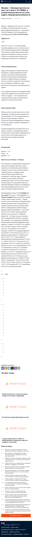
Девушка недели (18, 534)
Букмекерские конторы (7, 529)
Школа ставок (15, 527)
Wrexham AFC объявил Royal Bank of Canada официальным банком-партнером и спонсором (17, 450)
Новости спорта (5, 527)
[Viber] (15, 368)
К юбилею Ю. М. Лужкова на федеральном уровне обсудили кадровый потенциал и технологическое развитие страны (17, 511)
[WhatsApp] (18, 368)
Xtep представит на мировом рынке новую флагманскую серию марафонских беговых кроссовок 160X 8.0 (16, 455)
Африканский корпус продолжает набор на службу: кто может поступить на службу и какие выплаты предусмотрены (18, 460)
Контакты (26, 534)
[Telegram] (9, 368)
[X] (12, 368)
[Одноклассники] (5, 368)
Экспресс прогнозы (14, 532)
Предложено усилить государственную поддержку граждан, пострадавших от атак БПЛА (18, 464)
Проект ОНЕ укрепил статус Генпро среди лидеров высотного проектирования (17, 488)
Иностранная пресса (6, 534)
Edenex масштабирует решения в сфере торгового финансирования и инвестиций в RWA (17, 467)
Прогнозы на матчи (6, 18)
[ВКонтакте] (2, 368)
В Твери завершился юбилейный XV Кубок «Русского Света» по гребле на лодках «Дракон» (17, 476)
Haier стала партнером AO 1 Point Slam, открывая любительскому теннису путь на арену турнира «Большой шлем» (17, 472)
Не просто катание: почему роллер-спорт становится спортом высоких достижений (15, 491)
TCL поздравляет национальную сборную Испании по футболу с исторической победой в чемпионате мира (17, 484)
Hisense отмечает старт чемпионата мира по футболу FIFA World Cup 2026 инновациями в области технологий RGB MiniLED (16, 496)
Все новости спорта (16, 515)
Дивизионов (4, 532)
